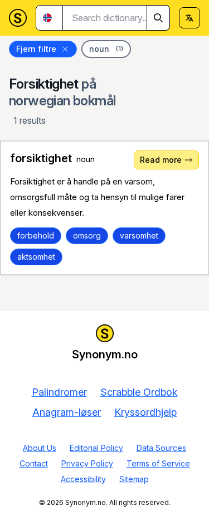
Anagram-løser (66, 412)
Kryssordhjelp (145, 412)
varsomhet (139, 235)
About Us (39, 448)
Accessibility (83, 479)
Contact (34, 463)
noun (106, 49)
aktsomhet (36, 256)
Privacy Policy (87, 463)
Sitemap (134, 479)
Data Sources (161, 448)
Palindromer (59, 392)
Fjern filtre (36, 49)
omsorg (87, 235)
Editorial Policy (96, 448)
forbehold (35, 235)
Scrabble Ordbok (139, 392)
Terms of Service (158, 463)
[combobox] (116, 18)
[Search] (158, 18)
